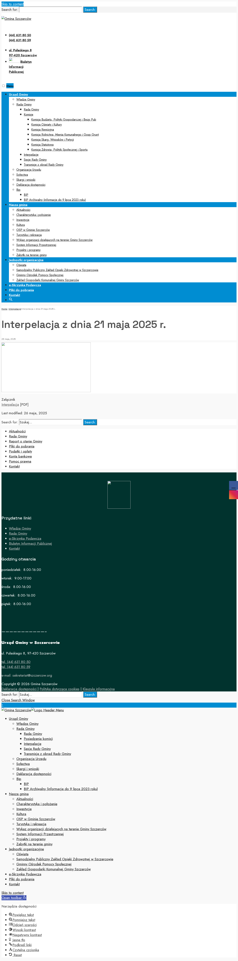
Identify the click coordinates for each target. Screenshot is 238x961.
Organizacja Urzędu (28, 170)
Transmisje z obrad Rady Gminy (43, 165)
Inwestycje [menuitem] (24, 808)
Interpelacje (31, 155)
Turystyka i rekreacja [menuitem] (31, 824)
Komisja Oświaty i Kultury (46, 124)
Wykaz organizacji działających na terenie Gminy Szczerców (54, 240)
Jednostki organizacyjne (26, 260)
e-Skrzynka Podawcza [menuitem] (25, 874)
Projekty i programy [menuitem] (31, 839)
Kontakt (14, 295)
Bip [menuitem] (18, 778)
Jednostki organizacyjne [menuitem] (26, 849)
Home (4, 309)
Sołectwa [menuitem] (23, 763)
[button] (11, 299)
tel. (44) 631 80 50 (15, 661)
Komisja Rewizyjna (42, 129)
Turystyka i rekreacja (29, 235)
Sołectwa (22, 175)
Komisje (28, 114)
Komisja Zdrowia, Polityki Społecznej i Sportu (59, 150)
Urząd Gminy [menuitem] (18, 718)
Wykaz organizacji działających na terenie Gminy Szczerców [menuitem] (61, 829)
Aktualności (23, 210)
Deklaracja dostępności (30, 185)
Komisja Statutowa (42, 144)
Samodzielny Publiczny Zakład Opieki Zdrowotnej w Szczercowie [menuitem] (64, 859)
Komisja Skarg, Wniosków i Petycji (52, 139)
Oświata (21, 265)
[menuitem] (123, 147)
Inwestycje (22, 220)
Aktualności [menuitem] (24, 798)
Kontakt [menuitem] (14, 884)
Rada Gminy (24, 104)
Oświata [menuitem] (22, 854)
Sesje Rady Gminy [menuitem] (37, 748)
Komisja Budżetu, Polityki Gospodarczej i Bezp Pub (63, 119)
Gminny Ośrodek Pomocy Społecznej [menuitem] (44, 864)
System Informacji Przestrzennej (36, 245)
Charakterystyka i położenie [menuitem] (36, 803)
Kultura (20, 225)
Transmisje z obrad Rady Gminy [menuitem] (47, 753)
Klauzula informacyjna (99, 688)
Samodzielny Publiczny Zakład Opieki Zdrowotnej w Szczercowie (57, 270)
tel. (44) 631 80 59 (15, 666)
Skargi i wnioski (25, 180)
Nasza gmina (18, 204)
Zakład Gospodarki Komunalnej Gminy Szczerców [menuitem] (53, 869)
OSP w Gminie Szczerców (33, 230)
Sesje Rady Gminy (35, 160)
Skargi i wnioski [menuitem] (27, 768)
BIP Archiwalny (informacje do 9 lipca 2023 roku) (55, 200)
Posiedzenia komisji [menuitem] (38, 738)
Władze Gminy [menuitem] (27, 723)
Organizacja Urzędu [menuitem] (31, 758)
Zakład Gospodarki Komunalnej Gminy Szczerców (47, 280)
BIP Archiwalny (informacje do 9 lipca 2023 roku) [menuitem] (61, 788)
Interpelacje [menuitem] (32, 743)
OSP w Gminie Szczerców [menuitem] (35, 818)
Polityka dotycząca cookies (59, 688)
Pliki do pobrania (21, 290)
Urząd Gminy (18, 94)
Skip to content (12, 4)
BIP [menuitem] (26, 783)
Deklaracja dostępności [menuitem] (33, 773)
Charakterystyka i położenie (33, 215)
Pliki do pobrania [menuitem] (21, 879)
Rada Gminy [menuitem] (25, 728)
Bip (18, 190)
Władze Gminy (25, 99)
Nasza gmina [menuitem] (19, 793)
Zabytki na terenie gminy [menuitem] (34, 844)
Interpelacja (10, 404)
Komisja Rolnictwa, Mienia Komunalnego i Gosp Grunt (65, 134)
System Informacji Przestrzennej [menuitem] (40, 834)
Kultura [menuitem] (21, 813)
